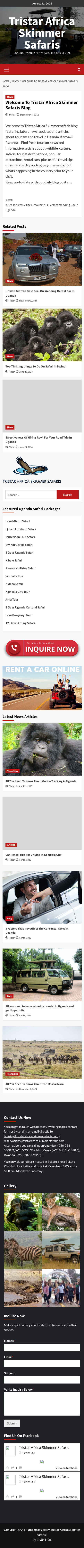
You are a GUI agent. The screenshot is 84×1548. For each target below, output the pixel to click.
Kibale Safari (13, 560)
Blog (9, 918)
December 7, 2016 (29, 114)
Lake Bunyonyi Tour (18, 615)
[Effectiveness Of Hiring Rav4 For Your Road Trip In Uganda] (42, 406)
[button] (6, 69)
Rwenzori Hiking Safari (20, 568)
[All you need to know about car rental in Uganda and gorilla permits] (42, 975)
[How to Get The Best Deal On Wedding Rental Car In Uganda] (42, 259)
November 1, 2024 (28, 300)
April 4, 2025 (25, 1015)
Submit (12, 1423)
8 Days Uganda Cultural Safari (25, 607)
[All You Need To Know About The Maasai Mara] (42, 1052)
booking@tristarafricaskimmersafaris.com (31, 1136)
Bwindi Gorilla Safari (19, 544)
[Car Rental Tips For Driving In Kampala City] (42, 823)
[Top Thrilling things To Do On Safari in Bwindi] (42, 335)
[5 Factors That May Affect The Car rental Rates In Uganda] (42, 897)
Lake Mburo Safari (17, 521)
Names (9, 1340)
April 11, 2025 (25, 786)
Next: (41, 205)
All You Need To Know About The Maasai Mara (34, 1084)
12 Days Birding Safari (20, 623)
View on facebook (66, 1467)
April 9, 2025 (25, 860)
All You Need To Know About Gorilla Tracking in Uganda (40, 781)
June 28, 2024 (26, 372)
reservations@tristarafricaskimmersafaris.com (34, 1141)
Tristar (12, 114)
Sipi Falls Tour (14, 576)
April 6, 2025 (25, 938)
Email (8, 1357)
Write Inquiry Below (19, 1389)
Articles (11, 845)
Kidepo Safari (14, 584)
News (10, 97)
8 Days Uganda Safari (19, 552)
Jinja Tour (11, 599)
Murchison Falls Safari (20, 537)
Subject (9, 1373)
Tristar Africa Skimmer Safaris (42, 33)
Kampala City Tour (17, 591)
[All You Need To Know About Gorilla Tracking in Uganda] (42, 749)
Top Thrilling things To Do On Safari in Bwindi (35, 366)
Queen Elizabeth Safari (20, 529)
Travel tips (12, 771)
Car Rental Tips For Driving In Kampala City (33, 855)
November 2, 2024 (28, 1089)
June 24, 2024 (26, 447)
